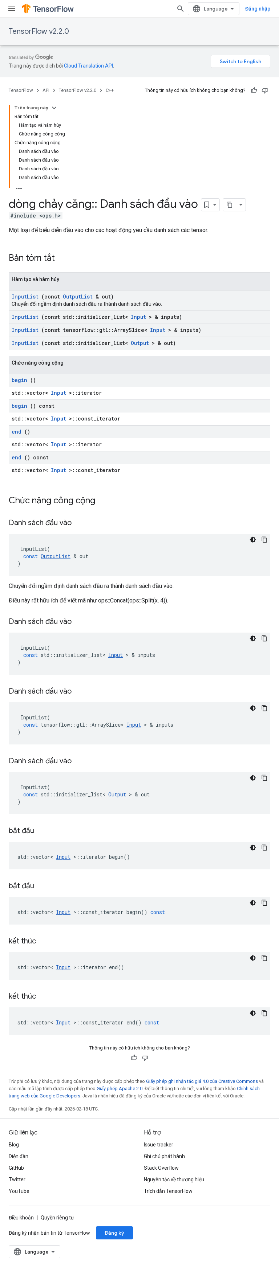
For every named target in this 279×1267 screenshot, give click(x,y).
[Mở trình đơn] (11, 8)
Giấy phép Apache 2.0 (119, 1088)
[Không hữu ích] (264, 90)
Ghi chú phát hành (164, 1156)
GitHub (16, 1168)
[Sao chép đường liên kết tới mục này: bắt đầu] (43, 831)
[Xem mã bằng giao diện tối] (253, 539)
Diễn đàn (18, 1156)
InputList (25, 296)
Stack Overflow (161, 1168)
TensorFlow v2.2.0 (39, 31)
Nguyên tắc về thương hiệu (174, 1179)
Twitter (17, 1179)
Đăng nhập (257, 9)
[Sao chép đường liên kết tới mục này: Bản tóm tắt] (64, 258)
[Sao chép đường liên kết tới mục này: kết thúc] (45, 941)
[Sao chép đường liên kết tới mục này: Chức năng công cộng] (104, 501)
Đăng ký (114, 1233)
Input (138, 316)
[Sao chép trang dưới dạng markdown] (229, 205)
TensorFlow (21, 90)
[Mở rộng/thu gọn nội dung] (54, 107)
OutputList (78, 296)
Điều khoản (21, 1218)
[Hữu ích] (253, 90)
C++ (110, 90)
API (46, 90)
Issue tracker (158, 1145)
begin (19, 380)
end (16, 431)
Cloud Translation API (88, 66)
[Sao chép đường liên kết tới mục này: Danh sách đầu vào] (80, 523)
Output (140, 343)
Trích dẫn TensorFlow (168, 1191)
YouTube (19, 1191)
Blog (14, 1145)
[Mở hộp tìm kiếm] (180, 8)
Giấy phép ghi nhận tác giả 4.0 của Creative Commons (202, 1081)
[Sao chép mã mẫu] (264, 539)
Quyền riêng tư (57, 1218)
